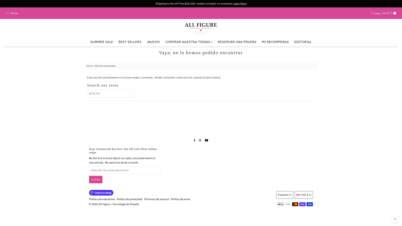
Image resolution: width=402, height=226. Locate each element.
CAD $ (304, 194)
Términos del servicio (156, 199)
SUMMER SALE (101, 42)
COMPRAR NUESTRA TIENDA (188, 42)
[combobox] (69, 13)
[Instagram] (200, 140)
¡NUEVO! (153, 42)
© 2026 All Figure (99, 204)
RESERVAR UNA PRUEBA (237, 42)
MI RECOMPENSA (275, 42)
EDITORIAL (303, 42)
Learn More (240, 3)
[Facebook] (194, 140)
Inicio (89, 65)
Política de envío (180, 199)
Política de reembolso (102, 199)
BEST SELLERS (130, 42)
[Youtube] (206, 140)
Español (283, 194)
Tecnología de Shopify (125, 204)
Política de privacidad (129, 199)
